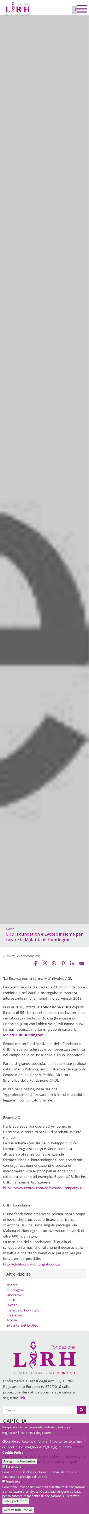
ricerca (11, 1284)
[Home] (17, 7)
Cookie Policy (12, 1452)
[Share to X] (45, 963)
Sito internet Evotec (22, 1325)
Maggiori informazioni (20, 1461)
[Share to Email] (81, 963)
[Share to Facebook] (36, 963)
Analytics (13, 1481)
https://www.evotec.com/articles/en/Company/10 (43, 1187)
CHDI (10, 1300)
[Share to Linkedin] (72, 963)
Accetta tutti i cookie (18, 1510)
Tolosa (11, 1320)
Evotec (11, 1305)
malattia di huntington (24, 1310)
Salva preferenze (16, 1501)
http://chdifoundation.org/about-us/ (31, 1264)
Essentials (13, 1466)
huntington (15, 1290)
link (22, 1397)
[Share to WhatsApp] (54, 963)
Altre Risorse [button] (18, 1274)
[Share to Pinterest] (63, 963)
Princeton (14, 1315)
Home (10, 929)
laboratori (14, 1295)
